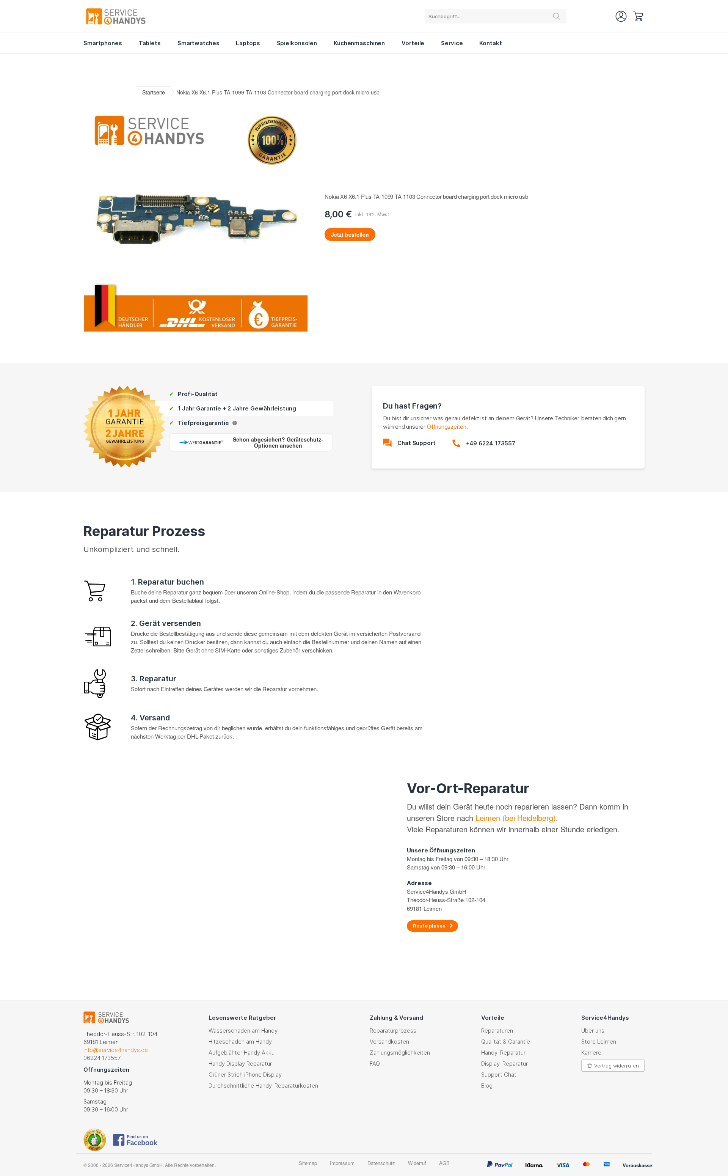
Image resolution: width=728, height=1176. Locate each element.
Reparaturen (497, 1030)
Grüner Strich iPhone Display (245, 1074)
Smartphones (102, 43)
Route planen (429, 926)
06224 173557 (102, 1057)
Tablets (150, 43)
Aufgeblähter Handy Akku (242, 1052)
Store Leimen (598, 1041)
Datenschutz (381, 1163)
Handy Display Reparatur (240, 1063)
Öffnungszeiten (446, 426)
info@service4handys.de (115, 1049)
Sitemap (308, 1163)
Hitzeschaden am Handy (240, 1041)
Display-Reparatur (504, 1063)
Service (452, 43)
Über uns (592, 1030)
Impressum (342, 1163)
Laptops (248, 43)
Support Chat (498, 1074)
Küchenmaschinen (359, 43)
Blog (487, 1085)
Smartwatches (198, 43)
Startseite (153, 92)
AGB (444, 1163)
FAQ (375, 1063)
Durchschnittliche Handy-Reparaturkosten (263, 1085)
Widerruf (417, 1163)
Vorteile (413, 43)
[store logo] (125, 16)
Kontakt (490, 43)
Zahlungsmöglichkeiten (400, 1052)
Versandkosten (389, 1041)
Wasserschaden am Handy (243, 1030)
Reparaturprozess (393, 1030)
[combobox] (495, 16)
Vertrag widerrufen (616, 1066)
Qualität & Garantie (505, 1041)
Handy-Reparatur (503, 1052)
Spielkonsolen (297, 43)
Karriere (591, 1052)
